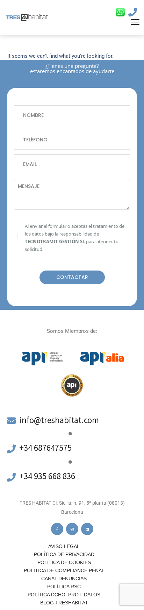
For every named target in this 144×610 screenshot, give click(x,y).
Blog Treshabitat (64, 602)
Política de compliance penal (64, 570)
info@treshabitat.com (59, 420)
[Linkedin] (87, 529)
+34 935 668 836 (47, 476)
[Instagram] (72, 529)
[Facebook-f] (57, 529)
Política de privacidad (64, 554)
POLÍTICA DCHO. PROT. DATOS (64, 594)
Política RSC (64, 586)
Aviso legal (64, 546)
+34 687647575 (45, 447)
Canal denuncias (64, 578)
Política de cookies (64, 562)
